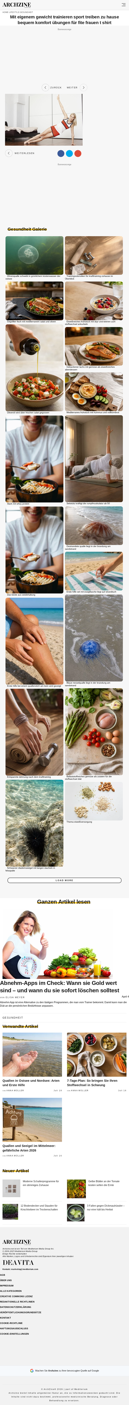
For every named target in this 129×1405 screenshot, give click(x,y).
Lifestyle (14, 12)
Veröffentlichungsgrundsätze (20, 1312)
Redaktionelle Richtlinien (17, 1301)
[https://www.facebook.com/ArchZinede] (53, 1361)
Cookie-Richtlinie (11, 1323)
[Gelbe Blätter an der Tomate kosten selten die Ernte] (76, 1189)
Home (5, 12)
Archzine (19, 5)
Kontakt (5, 1318)
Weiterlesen (24, 153)
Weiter (73, 87)
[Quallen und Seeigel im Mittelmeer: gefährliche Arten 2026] (32, 1120)
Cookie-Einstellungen (14, 1334)
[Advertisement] (64, 53)
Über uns (6, 1280)
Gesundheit (26, 12)
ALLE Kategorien (11, 1291)
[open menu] (123, 5)
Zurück (55, 87)
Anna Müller (15, 1090)
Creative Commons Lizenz (16, 1296)
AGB (2, 1275)
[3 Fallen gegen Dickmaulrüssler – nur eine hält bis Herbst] (75, 1213)
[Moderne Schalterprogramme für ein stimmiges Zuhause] (11, 1189)
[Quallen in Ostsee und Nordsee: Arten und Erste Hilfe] (32, 1055)
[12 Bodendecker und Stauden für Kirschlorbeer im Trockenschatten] (10, 1213)
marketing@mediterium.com (24, 1269)
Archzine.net (19, 1242)
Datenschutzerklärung (15, 1307)
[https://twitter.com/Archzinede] (75, 1361)
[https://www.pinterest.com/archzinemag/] (64, 1361)
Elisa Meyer (15, 997)
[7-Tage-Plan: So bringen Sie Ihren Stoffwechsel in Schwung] (96, 1055)
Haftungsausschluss (14, 1328)
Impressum (7, 1285)
